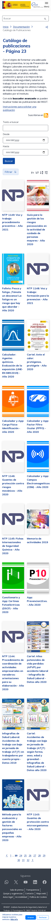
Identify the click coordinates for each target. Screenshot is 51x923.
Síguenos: (25, 875)
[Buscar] (45, 18)
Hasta (6, 146)
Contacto (29, 893)
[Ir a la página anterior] (7, 855)
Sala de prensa (17, 889)
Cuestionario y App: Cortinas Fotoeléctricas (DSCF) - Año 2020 (11, 605)
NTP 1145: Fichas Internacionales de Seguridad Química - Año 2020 (12, 546)
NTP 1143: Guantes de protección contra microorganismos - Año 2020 (38, 822)
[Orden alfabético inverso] (46, 172)
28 (39, 855)
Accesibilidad (21, 897)
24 (20, 855)
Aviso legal (8, 897)
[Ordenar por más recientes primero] (33, 172)
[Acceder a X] (16, 883)
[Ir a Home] (23, 5)
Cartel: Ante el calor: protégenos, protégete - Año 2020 (37, 362)
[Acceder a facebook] (44, 883)
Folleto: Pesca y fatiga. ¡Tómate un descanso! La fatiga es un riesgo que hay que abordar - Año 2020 (11, 299)
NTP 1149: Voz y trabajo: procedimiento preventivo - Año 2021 (12, 222)
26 (30, 855)
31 (23, 860)
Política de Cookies (38, 897)
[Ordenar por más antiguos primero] (37, 172)
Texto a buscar (11, 122)
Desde (6, 134)
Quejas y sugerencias (13, 893)
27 (34, 855)
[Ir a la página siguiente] (32, 860)
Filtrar (8, 172)
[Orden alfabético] (42, 172)
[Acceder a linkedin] (35, 883)
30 (18, 860)
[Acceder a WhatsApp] (6, 883)
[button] (46, 5)
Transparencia (32, 889)
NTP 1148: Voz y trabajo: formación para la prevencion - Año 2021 (38, 296)
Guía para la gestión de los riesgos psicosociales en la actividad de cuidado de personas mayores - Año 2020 (37, 229)
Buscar (9, 161)
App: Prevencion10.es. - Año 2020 (37, 601)
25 (25, 855)
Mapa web (41, 893)
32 (28, 860)
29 (44, 855)
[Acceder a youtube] (25, 883)
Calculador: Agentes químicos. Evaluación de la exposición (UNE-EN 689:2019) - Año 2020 (12, 365)
